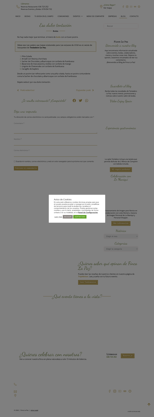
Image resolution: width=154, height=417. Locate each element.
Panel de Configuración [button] (88, 212)
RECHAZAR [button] (67, 217)
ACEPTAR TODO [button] (80, 217)
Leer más (58, 217)
